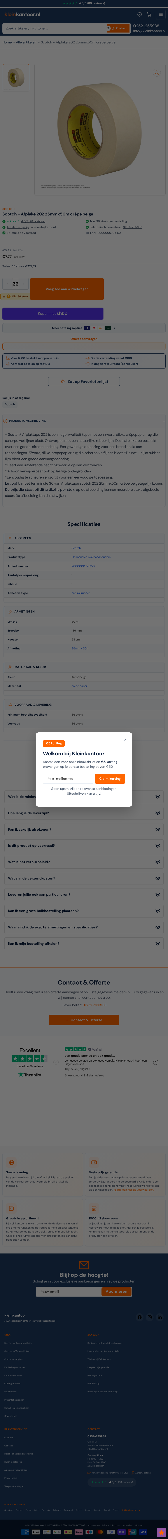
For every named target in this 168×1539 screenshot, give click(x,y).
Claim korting (110, 778)
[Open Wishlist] (161, 1532)
